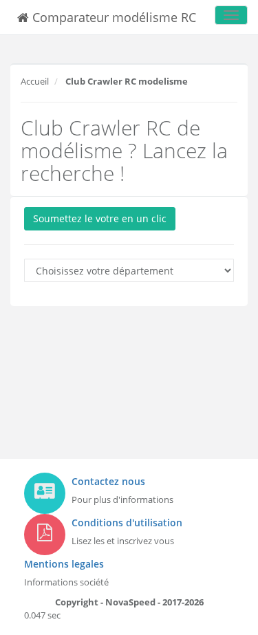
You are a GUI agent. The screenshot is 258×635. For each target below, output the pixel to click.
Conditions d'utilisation (127, 522)
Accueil (35, 81)
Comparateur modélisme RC (112, 17)
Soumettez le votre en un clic (99, 218)
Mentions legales (64, 563)
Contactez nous (108, 481)
